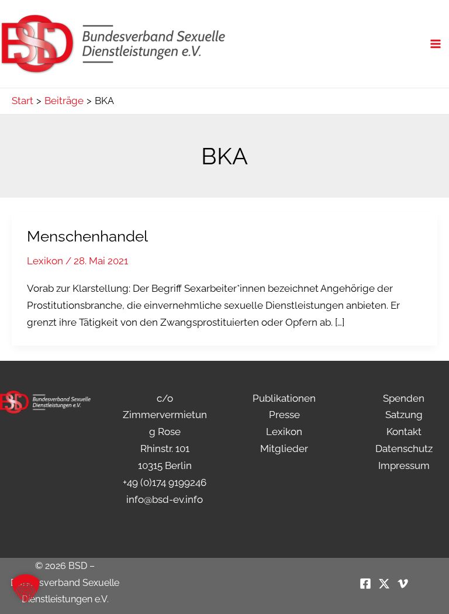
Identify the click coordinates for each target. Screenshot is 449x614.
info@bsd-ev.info (164, 499)
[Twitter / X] (384, 583)
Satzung (404, 414)
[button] (25, 588)
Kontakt (404, 431)
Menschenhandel (87, 236)
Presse (284, 414)
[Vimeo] (403, 583)
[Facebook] (365, 583)
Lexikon (45, 261)
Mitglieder (284, 448)
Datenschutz (404, 448)
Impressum (404, 465)
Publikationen (284, 398)
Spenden (403, 398)
